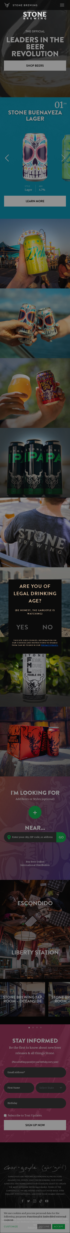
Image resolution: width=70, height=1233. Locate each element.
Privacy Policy (35, 1227)
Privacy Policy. (49, 645)
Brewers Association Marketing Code (48, 1219)
